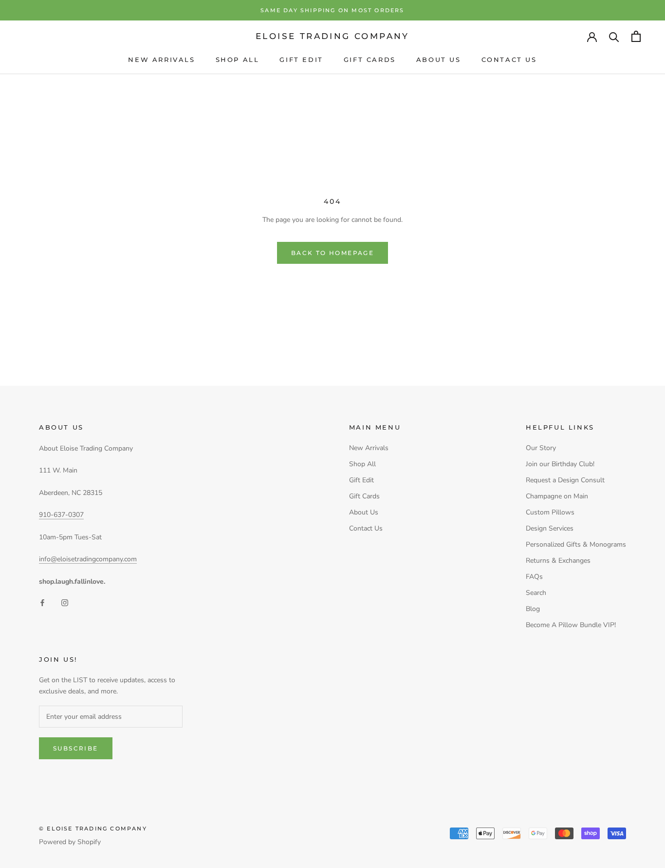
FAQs (534, 576)
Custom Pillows (550, 512)
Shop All (237, 59)
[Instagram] (64, 602)
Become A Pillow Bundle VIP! (571, 625)
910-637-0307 (61, 514)
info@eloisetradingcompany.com (88, 559)
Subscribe (75, 748)
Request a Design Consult (565, 480)
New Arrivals (161, 59)
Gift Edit (301, 59)
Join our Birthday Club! (560, 464)
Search (536, 592)
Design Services (549, 528)
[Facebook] (42, 602)
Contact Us (509, 59)
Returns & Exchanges (558, 560)
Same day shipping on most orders (332, 10)
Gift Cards (370, 59)
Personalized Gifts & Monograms (576, 544)
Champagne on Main (557, 496)
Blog (533, 608)
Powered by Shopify (70, 842)
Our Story (541, 448)
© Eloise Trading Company (93, 828)
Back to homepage (332, 252)
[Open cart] (636, 36)
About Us (438, 59)
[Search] (614, 36)
